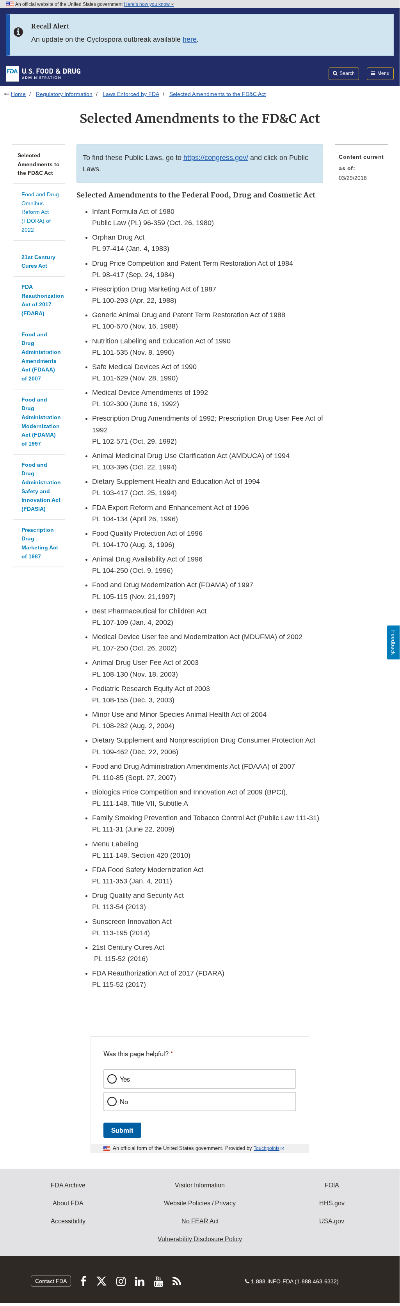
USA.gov (331, 1221)
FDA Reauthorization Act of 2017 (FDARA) (42, 300)
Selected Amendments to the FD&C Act (39, 164)
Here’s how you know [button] (147, 4)
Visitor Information (200, 1185)
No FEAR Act (200, 1221)
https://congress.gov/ (215, 158)
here (190, 39)
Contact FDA (51, 1281)
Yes (125, 1079)
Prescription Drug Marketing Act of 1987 (39, 543)
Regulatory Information (64, 94)
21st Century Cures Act (38, 261)
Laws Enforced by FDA (131, 94)
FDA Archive (68, 1185)
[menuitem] (361, 169)
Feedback (393, 642)
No (124, 1101)
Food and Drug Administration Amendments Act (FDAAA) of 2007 (41, 356)
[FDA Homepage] (43, 73)
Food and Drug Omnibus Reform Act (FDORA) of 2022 (40, 212)
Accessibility (68, 1221)
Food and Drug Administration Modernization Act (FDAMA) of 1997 (41, 421)
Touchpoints (266, 1148)
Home (18, 94)
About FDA (68, 1203)
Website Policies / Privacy (200, 1203)
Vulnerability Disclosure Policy (200, 1239)
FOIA (332, 1185)
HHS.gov (332, 1203)
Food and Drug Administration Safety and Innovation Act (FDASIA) (41, 487)
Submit (122, 1130)
